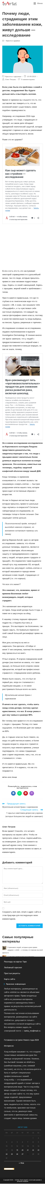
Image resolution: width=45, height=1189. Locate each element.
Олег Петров (10, 79)
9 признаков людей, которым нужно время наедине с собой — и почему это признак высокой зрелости (22, 950)
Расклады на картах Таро (15, 962)
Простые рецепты (12, 973)
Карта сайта (9, 979)
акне (9, 777)
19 (17, 1150)
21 (28, 1150)
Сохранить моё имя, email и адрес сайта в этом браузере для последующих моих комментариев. (21, 915)
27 (22, 1154)
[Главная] (3, 41)
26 (17, 1154)
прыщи (14, 777)
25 (12, 1154)
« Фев (21, 1163)
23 (38, 1150)
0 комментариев (27, 79)
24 (6, 1154)
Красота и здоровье (13, 41)
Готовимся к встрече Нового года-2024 (21, 1040)
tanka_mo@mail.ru (32, 1031)
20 (22, 1150)
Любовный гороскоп (13, 967)
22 (33, 1150)
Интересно (9, 1046)
